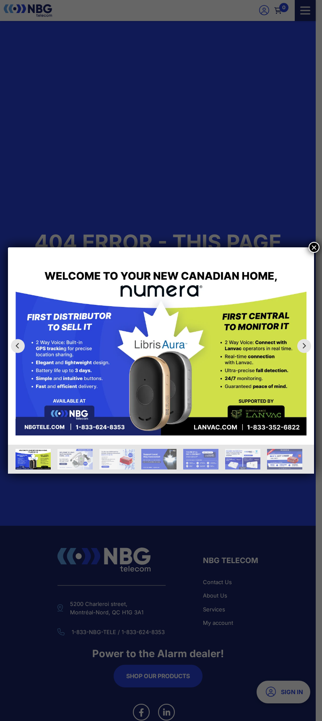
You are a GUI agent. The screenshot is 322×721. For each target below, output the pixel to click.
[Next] (304, 346)
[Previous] (18, 346)
